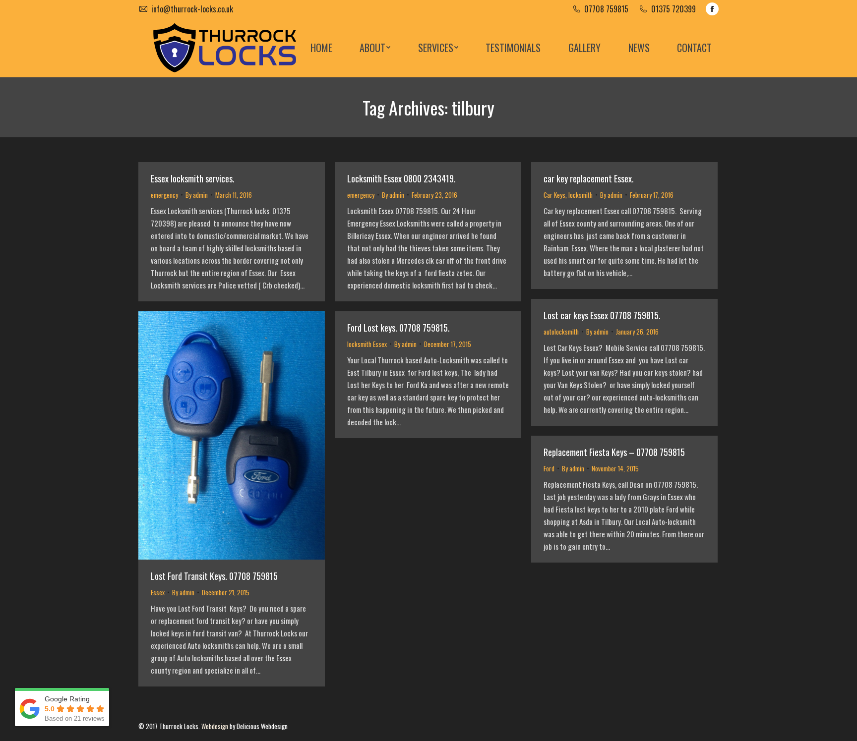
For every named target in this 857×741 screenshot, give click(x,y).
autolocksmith (561, 332)
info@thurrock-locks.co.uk (192, 8)
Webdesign (214, 726)
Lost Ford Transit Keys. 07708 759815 (214, 576)
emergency (164, 195)
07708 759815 (606, 8)
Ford (549, 468)
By (196, 195)
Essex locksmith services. (193, 178)
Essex (158, 592)
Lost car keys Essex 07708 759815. (602, 315)
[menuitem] (321, 47)
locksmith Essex (367, 344)
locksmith (580, 195)
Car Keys (554, 195)
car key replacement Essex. (589, 178)
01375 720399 (673, 8)
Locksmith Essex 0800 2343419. (401, 178)
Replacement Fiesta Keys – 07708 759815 (614, 452)
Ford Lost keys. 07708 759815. (398, 327)
